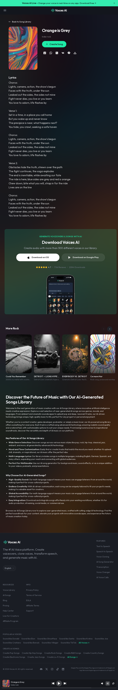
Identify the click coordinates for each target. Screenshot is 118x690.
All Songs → (72, 657)
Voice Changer (103, 572)
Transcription (102, 567)
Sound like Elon (28, 638)
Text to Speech (103, 546)
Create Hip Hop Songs (32, 653)
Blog (5, 600)
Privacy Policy (32, 590)
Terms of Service (34, 595)
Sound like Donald (11, 638)
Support (30, 610)
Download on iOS (40, 257)
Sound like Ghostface (47, 638)
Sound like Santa (66, 638)
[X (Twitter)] (46, 669)
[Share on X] (57, 53)
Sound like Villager (50, 642)
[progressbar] (59, 687)
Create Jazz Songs (36, 657)
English (8, 568)
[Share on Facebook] (44, 53)
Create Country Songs (93, 653)
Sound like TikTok (68, 642)
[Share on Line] (69, 53)
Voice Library (9, 590)
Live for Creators (11, 616)
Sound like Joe (101, 638)
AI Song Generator (105, 562)
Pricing (6, 605)
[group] (59, 687)
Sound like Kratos (85, 638)
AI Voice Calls (102, 577)
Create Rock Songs (53, 653)
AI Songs (7, 595)
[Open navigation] (5, 10)
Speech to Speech (104, 551)
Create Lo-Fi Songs (56, 657)
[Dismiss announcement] (114, 3)
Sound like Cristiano (12, 642)
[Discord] (41, 669)
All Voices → (84, 642)
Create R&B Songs (72, 653)
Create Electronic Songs (14, 657)
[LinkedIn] (63, 669)
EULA (28, 600)
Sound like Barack (31, 642)
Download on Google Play (86, 257)
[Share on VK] (63, 53)
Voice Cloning (102, 556)
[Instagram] (52, 669)
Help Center (8, 610)
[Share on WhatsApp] (51, 53)
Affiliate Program (10, 621)
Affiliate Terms (32, 605)
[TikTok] (57, 669)
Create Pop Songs (11, 653)
